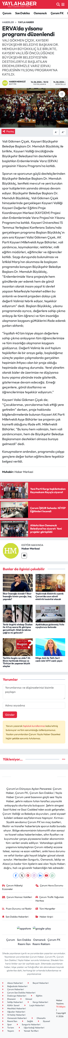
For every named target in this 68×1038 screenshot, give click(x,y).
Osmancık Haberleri (17, 1018)
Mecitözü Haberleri (16, 1008)
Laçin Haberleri (36, 1005)
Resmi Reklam (41, 944)
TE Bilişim (60, 1006)
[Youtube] (46, 875)
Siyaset (46, 1021)
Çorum (6, 13)
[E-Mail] (24, 555)
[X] (22, 875)
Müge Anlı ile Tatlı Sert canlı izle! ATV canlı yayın (48, 659)
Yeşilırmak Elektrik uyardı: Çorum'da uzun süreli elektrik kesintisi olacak (49, 596)
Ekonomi (11, 999)
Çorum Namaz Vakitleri (19, 897)
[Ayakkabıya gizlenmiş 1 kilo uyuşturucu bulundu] (50, 613)
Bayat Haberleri (40, 983)
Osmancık (40, 13)
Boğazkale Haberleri (17, 986)
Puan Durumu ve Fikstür (19, 908)
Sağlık (30, 1021)
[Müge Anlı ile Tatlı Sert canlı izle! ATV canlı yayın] (50, 647)
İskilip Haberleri (15, 1002)
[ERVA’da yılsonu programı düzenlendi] (34, 107)
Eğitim (38, 995)
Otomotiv (41, 1018)
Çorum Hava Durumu (51, 885)
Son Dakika (22, 13)
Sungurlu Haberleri (30, 1024)
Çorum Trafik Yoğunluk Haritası (49, 898)
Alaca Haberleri (15, 983)
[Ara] (58, 4)
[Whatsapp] (52, 875)
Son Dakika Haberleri (17, 916)
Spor (9, 1024)
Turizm (10, 1027)
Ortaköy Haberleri (16, 1014)
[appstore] (24, 928)
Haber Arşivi (46, 916)
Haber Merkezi (30, 548)
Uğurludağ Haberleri (33, 1027)
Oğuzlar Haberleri (16, 1011)
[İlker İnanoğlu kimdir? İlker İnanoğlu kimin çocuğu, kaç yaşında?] (18, 582)
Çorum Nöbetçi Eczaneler (12, 887)
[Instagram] (34, 875)
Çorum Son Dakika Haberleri (21, 992)
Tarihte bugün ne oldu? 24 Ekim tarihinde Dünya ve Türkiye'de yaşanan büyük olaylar (16, 662)
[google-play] (42, 928)
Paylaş (10, 131)
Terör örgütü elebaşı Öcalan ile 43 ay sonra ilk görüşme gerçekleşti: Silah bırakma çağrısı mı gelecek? (18, 628)
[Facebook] (15, 875)
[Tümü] (63, 759)
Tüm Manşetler (47, 908)
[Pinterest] (28, 875)
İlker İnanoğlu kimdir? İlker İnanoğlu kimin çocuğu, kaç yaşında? (17, 596)
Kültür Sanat (13, 1005)
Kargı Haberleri (40, 1002)
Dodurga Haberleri (16, 995)
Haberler (8, 22)
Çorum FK (57, 13)
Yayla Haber (26, 22)
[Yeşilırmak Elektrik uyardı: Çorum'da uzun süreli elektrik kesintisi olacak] (50, 582)
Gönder (10, 714)
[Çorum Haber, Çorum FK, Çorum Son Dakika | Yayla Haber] (19, 4)
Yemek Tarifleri (30, 1031)
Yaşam (10, 1031)
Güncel (28, 999)
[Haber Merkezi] (11, 550)
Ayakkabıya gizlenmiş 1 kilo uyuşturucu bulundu (49, 626)
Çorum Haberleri (15, 989)
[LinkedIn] (40, 875)
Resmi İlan (24, 944)
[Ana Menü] (63, 4)
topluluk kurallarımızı (34, 725)
